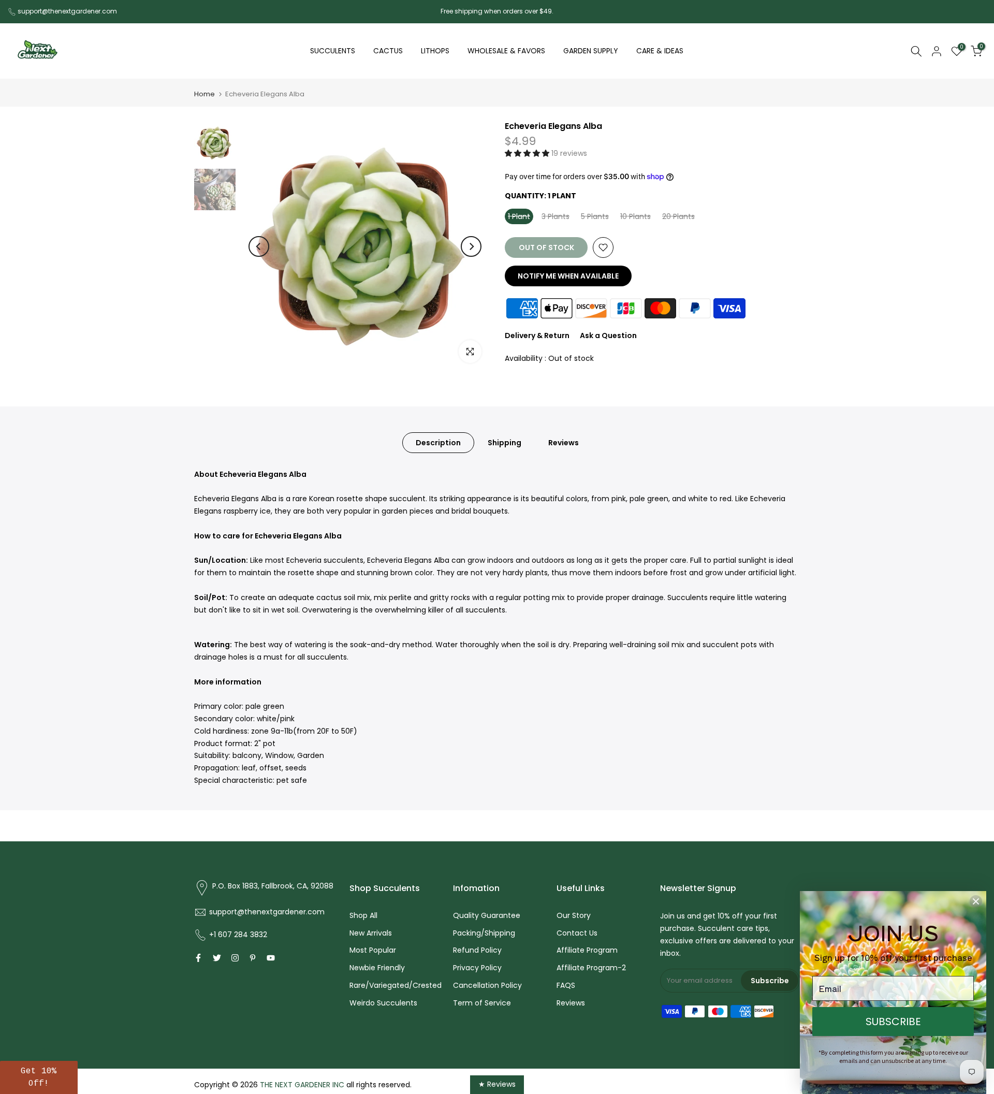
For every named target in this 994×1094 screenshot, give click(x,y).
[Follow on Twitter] (217, 958)
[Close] (976, 901)
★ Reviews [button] (497, 1084)
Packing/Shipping (484, 933)
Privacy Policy (477, 967)
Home (204, 94)
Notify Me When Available (568, 276)
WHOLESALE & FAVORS (506, 51)
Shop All (363, 915)
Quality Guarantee (486, 915)
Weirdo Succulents (383, 1003)
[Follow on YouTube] (271, 958)
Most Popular (372, 950)
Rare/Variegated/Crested (395, 985)
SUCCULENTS (332, 51)
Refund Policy (477, 950)
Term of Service (482, 1003)
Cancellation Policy (487, 985)
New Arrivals (370, 933)
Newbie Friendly (377, 967)
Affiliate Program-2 (591, 967)
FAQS (566, 985)
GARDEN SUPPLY (590, 51)
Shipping (504, 442)
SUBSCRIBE (893, 1021)
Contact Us (577, 933)
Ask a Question (608, 335)
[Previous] (258, 246)
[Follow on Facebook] (198, 958)
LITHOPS (435, 51)
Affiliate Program (587, 950)
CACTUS (388, 51)
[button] (528, 153)
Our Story (574, 915)
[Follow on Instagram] (235, 958)
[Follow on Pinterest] (252, 958)
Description (438, 442)
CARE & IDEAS (659, 51)
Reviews (563, 442)
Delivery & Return (537, 335)
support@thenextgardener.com (67, 11)
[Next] (471, 246)
